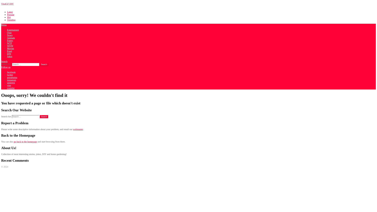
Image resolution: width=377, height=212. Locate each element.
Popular (10, 14)
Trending (11, 20)
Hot (9, 17)
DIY (9, 54)
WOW (10, 46)
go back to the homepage (25, 141)
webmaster (78, 129)
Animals (11, 38)
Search (4, 61)
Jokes (9, 56)
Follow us (5, 67)
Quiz (9, 32)
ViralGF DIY (7, 4)
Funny (10, 40)
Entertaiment (13, 30)
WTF (9, 43)
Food (9, 51)
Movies (10, 48)
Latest (10, 12)
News (10, 35)
